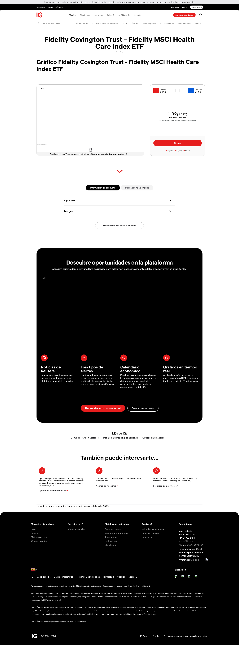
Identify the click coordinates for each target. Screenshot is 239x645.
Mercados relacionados (137, 187)
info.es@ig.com (186, 541)
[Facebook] (176, 576)
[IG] (40, 15)
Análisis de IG (124, 15)
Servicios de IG (75, 524)
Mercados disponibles (42, 524)
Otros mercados (39, 541)
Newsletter (147, 537)
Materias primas (149, 23)
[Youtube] (189, 576)
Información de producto (102, 187)
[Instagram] (183, 576)
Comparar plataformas (116, 533)
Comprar (198, 90)
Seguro (179, 151)
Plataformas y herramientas (91, 15)
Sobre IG (110, 15)
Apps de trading (113, 529)
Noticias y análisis (150, 533)
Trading (72, 15)
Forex (125, 23)
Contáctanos (185, 524)
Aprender (138, 15)
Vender (163, 90)
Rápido (170, 151)
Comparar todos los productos (105, 23)
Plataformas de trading (117, 524)
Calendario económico (153, 529)
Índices (135, 23)
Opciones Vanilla (81, 23)
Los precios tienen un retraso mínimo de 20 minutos (177, 120)
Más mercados (184, 23)
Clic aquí (194, 559)
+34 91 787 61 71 (195, 545)
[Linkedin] (196, 576)
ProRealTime (111, 541)
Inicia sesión (197, 7)
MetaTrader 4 (112, 545)
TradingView (111, 537)
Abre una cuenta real (184, 15)
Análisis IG (147, 524)
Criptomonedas (167, 23)
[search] (200, 15)
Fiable (187, 151)
